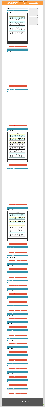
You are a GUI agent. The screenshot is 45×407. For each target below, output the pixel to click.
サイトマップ (37, 1)
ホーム (33, 1)
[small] (36, 2)
